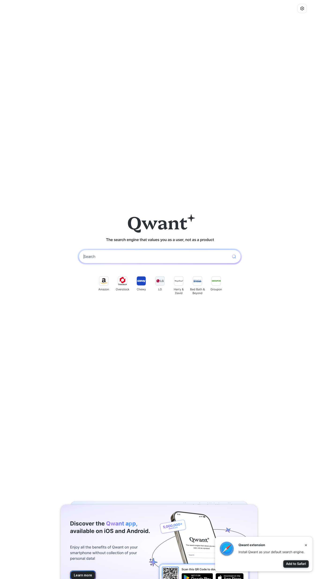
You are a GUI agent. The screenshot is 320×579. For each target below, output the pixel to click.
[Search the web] (234, 256)
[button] (302, 8)
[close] (306, 545)
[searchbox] (155, 256)
